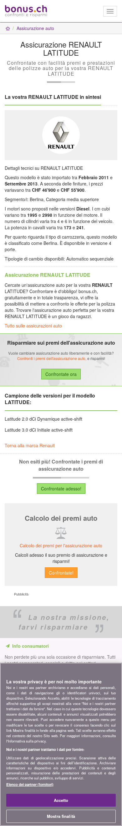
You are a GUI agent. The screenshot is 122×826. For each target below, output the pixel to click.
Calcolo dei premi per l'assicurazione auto (61, 545)
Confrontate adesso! (61, 488)
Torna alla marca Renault (30, 445)
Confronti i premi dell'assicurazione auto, (51, 358)
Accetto (61, 800)
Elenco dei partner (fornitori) (29, 784)
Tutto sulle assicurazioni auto (33, 325)
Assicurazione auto (35, 28)
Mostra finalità (61, 816)
